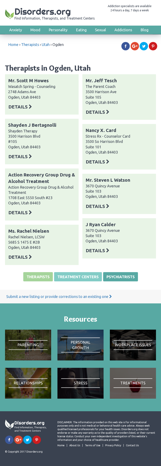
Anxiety (15, 30)
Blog (144, 30)
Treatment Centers (78, 277)
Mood (35, 30)
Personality (58, 30)
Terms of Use (92, 445)
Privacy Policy (113, 445)
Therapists (30, 44)
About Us (74, 445)
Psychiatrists (120, 277)
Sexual (100, 30)
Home (13, 44)
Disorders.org (54, 13)
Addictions (123, 30)
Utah (46, 44)
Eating (81, 30)
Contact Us (132, 445)
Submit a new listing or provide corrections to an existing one (57, 296)
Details (18, 106)
